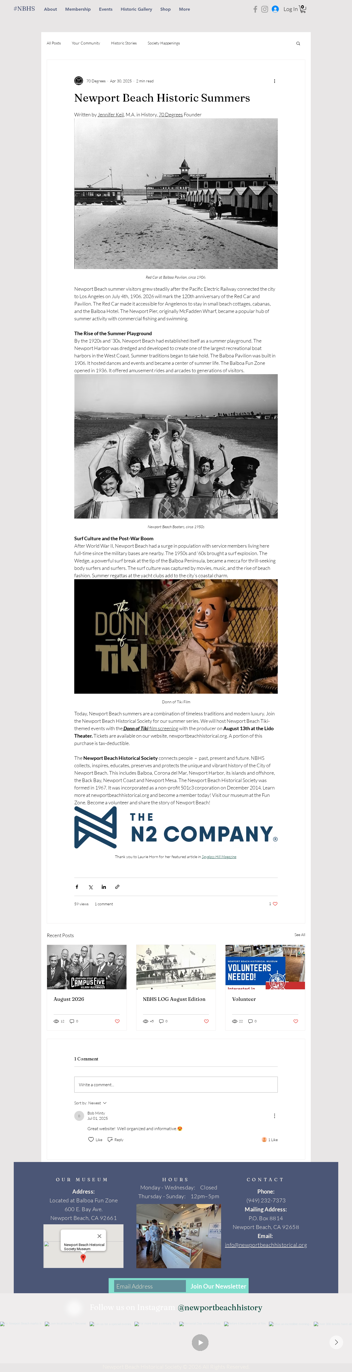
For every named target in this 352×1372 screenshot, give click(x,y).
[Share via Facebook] (76, 886)
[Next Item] (336, 1342)
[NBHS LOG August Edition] (176, 967)
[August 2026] (87, 967)
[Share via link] (117, 886)
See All (300, 934)
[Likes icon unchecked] (91, 1139)
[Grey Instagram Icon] (264, 9)
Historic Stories (124, 43)
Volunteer (244, 999)
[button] (303, 9)
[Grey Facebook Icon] (255, 9)
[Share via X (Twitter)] (90, 886)
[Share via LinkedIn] (103, 886)
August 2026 (69, 999)
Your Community (86, 43)
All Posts (54, 43)
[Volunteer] (265, 967)
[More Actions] (274, 1116)
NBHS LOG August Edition (174, 999)
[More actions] (274, 80)
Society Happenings (164, 43)
